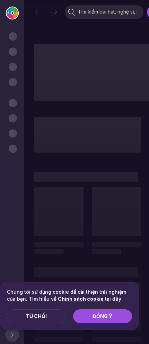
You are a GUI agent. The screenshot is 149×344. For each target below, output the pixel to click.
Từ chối (36, 316)
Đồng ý (102, 316)
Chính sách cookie (81, 299)
